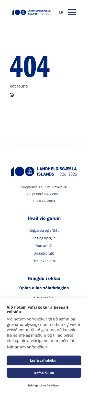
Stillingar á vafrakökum (44, 385)
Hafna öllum (44, 373)
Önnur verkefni (44, 261)
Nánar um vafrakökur (27, 347)
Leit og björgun (44, 238)
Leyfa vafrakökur (44, 360)
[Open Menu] (72, 12)
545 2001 (47, 201)
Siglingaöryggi (44, 253)
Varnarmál (44, 245)
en (61, 12)
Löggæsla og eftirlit (44, 230)
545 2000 (52, 194)
